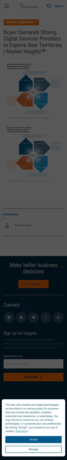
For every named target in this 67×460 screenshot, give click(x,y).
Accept (33, 439)
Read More (21, 431)
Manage (33, 449)
